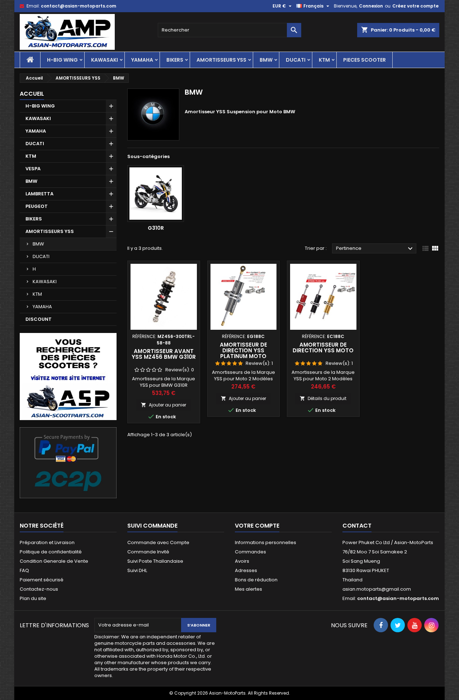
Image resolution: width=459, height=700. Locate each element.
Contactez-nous (39, 589)
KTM (324, 59)
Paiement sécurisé (41, 579)
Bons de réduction (256, 579)
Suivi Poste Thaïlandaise (155, 561)
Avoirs (242, 561)
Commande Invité (148, 551)
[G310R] (155, 193)
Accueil (32, 94)
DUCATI (296, 59)
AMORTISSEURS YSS (221, 59)
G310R (156, 228)
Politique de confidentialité (51, 551)
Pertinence (375, 248)
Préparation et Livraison (47, 542)
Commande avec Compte (158, 542)
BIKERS (174, 59)
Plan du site (33, 598)
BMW (266, 59)
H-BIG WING (62, 59)
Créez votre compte (415, 6)
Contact (357, 526)
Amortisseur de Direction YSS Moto (323, 347)
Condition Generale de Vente (54, 561)
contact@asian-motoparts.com (78, 6)
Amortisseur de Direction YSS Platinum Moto (243, 350)
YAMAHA (142, 59)
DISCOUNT (38, 319)
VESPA (33, 168)
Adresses (246, 570)
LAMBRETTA (39, 193)
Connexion (371, 6)
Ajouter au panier (163, 405)
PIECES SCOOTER (364, 59)
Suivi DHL (137, 570)
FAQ (24, 570)
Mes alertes (248, 589)
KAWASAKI (104, 59)
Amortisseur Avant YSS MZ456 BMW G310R (164, 354)
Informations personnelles (265, 542)
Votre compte (257, 526)
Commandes (250, 551)
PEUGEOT (36, 206)
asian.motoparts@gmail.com (376, 589)
